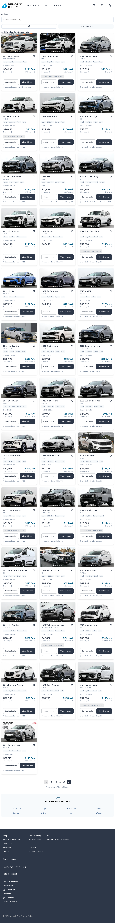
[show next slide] (33, 45)
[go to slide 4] (21, 51)
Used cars (7, 843)
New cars (7, 847)
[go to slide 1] (15, 51)
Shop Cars (31, 5)
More (56, 5)
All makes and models (12, 839)
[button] (29, 26)
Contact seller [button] (11, 82)
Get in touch (8, 886)
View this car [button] (27, 82)
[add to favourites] (34, 56)
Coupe (43, 808)
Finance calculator (37, 851)
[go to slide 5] (23, 51)
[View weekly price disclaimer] (34, 72)
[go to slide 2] (17, 51)
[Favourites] (94, 5)
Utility (43, 813)
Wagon (99, 813)
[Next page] (69, 782)
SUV (99, 808)
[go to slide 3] (19, 51)
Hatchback (71, 808)
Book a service (35, 839)
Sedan (16, 813)
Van (71, 813)
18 (64, 782)
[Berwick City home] (12, 5)
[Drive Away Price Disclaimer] (11, 72)
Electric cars (8, 851)
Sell (46, 5)
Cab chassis (16, 808)
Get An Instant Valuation (58, 839)
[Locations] (102, 5)
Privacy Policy (27, 916)
